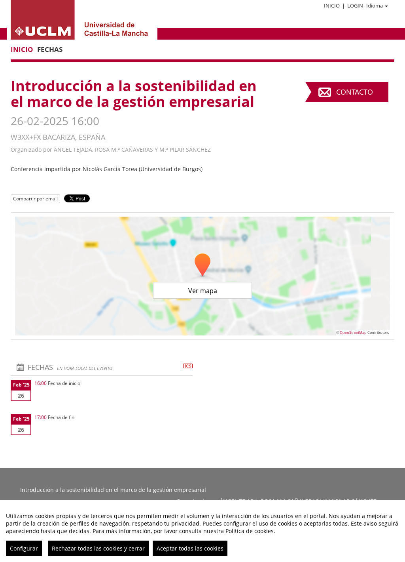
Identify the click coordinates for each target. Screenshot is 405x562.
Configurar (24, 548)
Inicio (332, 5)
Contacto (354, 92)
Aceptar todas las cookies (190, 548)
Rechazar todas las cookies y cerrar (98, 548)
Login (355, 5)
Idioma (374, 5)
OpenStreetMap (353, 332)
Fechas (49, 49)
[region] (202, 531)
